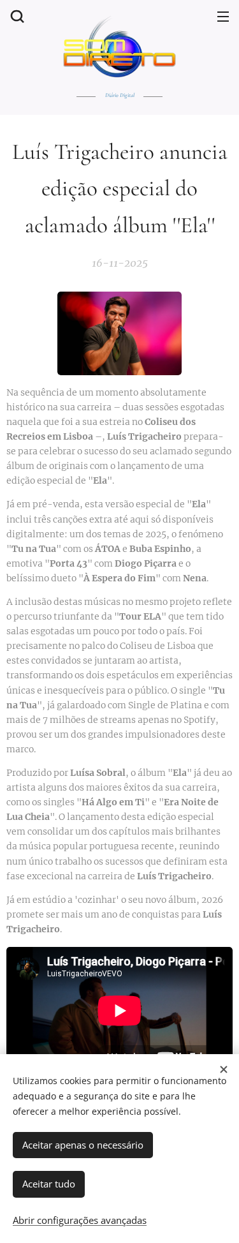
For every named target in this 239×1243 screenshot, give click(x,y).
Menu (223, 16)
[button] (16, 16)
